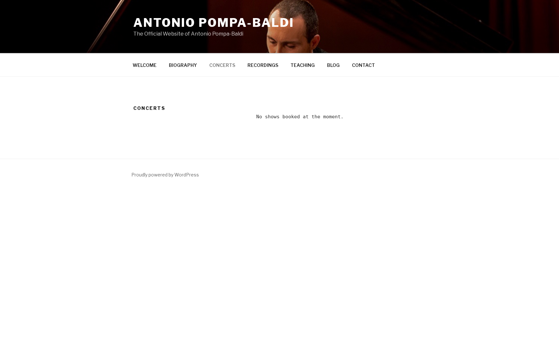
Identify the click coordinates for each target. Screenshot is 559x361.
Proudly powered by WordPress (165, 174)
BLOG (333, 65)
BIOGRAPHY (183, 65)
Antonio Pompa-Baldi (213, 23)
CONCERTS (222, 65)
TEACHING (302, 65)
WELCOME (145, 65)
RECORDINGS (262, 65)
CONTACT (363, 65)
